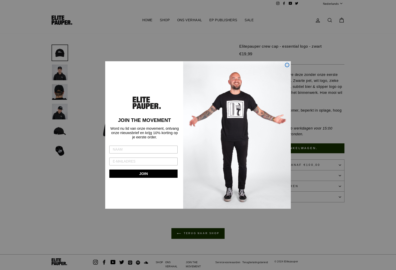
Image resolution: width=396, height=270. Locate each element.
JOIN (143, 174)
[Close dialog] (287, 65)
